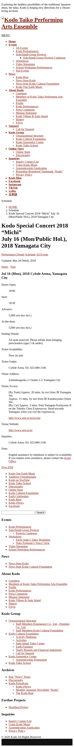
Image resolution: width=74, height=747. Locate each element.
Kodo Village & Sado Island (32, 116)
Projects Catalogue (26, 533)
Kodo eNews (16, 502)
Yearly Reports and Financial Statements (39, 649)
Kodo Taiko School (27, 145)
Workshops (22, 60)
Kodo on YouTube (19, 480)
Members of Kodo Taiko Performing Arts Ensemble (38, 584)
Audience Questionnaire (22, 476)
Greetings (21, 93)
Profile (19, 103)
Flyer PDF (7, 467)
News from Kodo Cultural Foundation (37, 83)
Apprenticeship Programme (31, 659)
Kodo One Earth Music (29, 86)
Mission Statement (26, 112)
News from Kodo (26, 80)
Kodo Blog (22, 77)
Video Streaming (25, 64)
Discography (23, 155)
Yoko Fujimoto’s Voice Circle (32, 543)
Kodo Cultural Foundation (31, 138)
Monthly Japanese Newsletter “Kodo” (37, 689)
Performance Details (12, 254)
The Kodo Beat (24, 693)
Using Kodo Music (27, 164)
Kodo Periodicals (18, 683)
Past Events (22, 70)
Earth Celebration (19, 496)
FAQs (19, 122)
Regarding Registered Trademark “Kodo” (39, 171)
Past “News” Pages (20, 676)
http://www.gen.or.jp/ (21, 430)
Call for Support (25, 129)
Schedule (30, 254)
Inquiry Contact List (27, 161)
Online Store (23, 151)
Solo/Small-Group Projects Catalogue (44, 57)
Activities (21, 640)
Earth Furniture (24, 646)
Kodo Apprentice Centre (30, 142)
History (20, 119)
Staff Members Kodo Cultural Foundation (39, 630)
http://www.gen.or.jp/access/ (25, 417)
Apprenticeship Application (31, 168)
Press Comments (25, 109)
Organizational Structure (29, 135)
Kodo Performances (27, 51)
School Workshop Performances (34, 67)
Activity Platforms (26, 636)
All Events (22, 47)
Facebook (14, 506)
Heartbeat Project (18, 707)
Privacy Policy (24, 174)
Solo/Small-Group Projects (31, 54)
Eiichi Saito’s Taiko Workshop (33, 539)
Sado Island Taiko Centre (30, 643)
